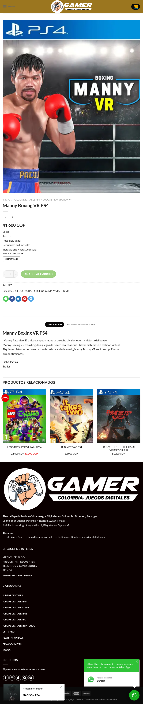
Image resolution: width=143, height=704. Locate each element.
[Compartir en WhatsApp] (6, 299)
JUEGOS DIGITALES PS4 (27, 199)
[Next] (140, 425)
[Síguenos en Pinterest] (25, 678)
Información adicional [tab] (81, 324)
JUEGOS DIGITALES (13, 253)
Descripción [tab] (54, 324)
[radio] (11, 259)
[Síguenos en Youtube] (31, 678)
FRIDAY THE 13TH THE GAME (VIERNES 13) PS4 (118, 448)
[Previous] (2, 425)
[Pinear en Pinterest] (25, 299)
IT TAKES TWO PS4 (71, 447)
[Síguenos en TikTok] (18, 678)
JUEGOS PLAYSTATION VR (57, 199)
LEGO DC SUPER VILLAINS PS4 (24, 447)
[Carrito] (135, 7)
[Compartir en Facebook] (12, 299)
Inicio (6, 199)
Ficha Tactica (10, 361)
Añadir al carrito (38, 274)
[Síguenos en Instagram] (12, 678)
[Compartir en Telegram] (31, 299)
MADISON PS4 (31, 695)
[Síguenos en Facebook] (6, 678)
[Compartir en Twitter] (18, 299)
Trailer (6, 366)
